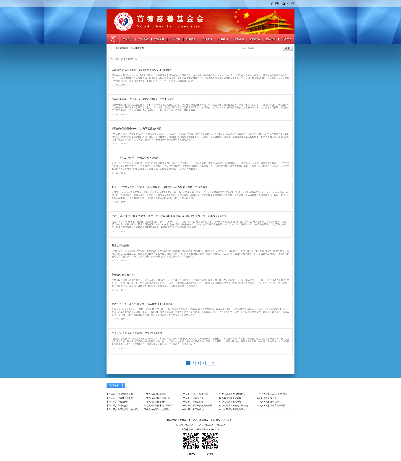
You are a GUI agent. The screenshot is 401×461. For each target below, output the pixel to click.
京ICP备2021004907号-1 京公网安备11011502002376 (200, 425)
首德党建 (159, 39)
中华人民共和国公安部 (117, 401)
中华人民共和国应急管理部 (232, 409)
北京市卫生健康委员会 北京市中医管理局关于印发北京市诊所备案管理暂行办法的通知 (160, 187)
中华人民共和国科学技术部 (120, 398)
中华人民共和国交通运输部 (120, 394)
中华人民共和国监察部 (193, 401)
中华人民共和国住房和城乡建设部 (123, 409)
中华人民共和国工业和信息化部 (272, 394)
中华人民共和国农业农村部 (195, 394)
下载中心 (286, 39)
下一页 (211, 363)
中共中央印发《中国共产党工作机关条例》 (135, 157)
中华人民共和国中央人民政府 (158, 405)
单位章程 (144, 39)
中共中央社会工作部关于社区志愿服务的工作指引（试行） (144, 99)
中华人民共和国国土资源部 (232, 394)
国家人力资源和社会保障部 (157, 409)
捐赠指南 (255, 39)
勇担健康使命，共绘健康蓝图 (129, 48)
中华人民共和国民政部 (230, 401)
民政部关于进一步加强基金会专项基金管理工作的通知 (142, 304)
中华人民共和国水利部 (155, 394)
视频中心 (191, 39)
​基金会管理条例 (120, 245)
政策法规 (175, 39)
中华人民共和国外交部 (117, 405)
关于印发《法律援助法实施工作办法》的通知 (137, 333)
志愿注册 (271, 39)
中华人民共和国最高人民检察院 (197, 405)
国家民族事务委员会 (267, 398)
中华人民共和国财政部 (193, 409)
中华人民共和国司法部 (268, 401)
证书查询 (239, 39)
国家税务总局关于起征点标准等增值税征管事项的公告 (142, 70)
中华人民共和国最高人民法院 (233, 405)
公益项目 (223, 39)
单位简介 (128, 39)
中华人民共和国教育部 (193, 398)
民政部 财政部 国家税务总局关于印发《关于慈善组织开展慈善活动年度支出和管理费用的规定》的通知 (169, 216)
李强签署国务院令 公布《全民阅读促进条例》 (137, 128)
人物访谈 (207, 39)
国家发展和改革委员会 (230, 398)
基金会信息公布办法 (123, 274)
